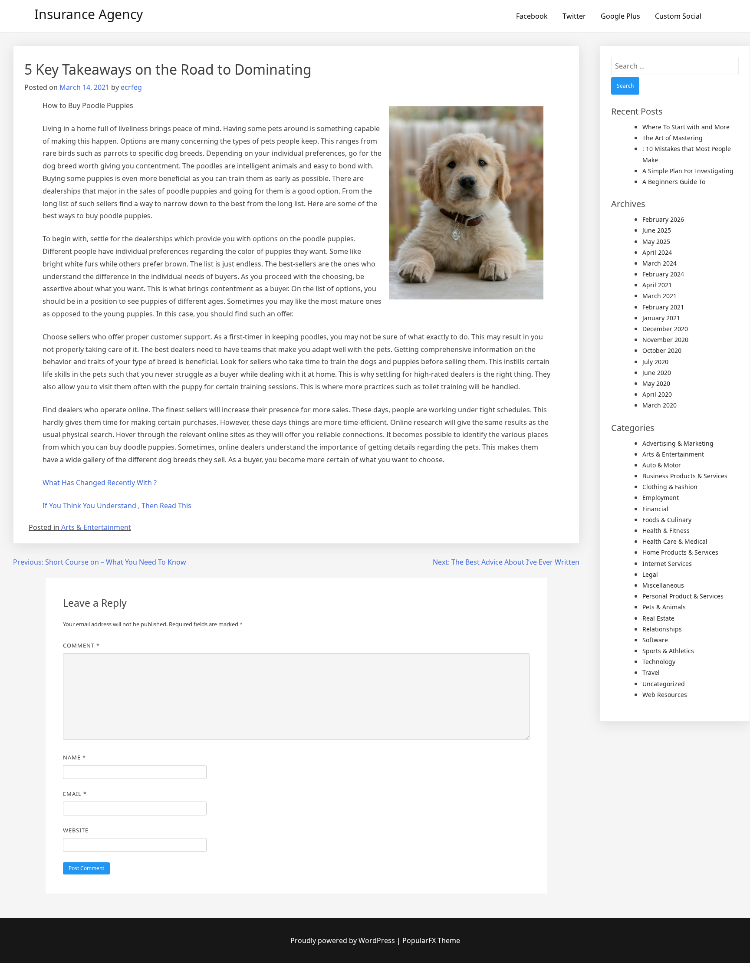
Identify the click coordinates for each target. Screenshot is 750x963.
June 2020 (656, 372)
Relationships (662, 629)
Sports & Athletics (668, 651)
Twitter (574, 16)
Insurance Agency (88, 14)
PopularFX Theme (431, 940)
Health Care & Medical (674, 541)
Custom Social (678, 16)
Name (74, 757)
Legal (650, 574)
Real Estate (658, 618)
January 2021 (661, 318)
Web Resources (664, 694)
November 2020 (665, 339)
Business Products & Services (684, 476)
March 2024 (659, 263)
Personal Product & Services (683, 596)
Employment (660, 497)
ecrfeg (131, 87)
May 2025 (656, 241)
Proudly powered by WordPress (343, 940)
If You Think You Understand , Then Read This (117, 505)
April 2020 (657, 394)
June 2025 (656, 230)
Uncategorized (663, 684)
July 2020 (655, 362)
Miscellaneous (663, 585)
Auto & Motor (661, 465)
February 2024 (663, 274)
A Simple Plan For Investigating (688, 171)
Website (76, 830)
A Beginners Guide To (673, 181)
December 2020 (665, 329)
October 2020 (661, 350)
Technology (658, 661)
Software (655, 640)
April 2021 (657, 285)
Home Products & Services (680, 552)
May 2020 (656, 383)
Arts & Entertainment (96, 527)
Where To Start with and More (686, 127)
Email (75, 794)
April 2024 (657, 252)
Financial (655, 509)
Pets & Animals (664, 607)
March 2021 (659, 296)
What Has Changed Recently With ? (100, 482)
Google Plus (620, 16)
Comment (81, 645)
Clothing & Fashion (669, 487)
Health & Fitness (666, 530)
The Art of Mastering (672, 138)
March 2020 (659, 405)
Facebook (532, 16)
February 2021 (663, 307)
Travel (651, 672)
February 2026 (663, 219)
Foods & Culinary (666, 520)
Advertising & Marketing (678, 443)
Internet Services (667, 563)
